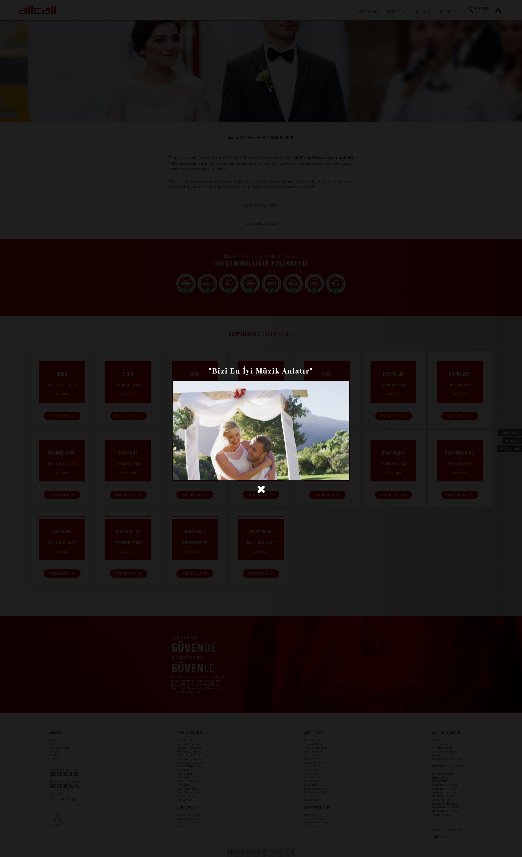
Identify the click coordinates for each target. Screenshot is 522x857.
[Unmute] (185, 474)
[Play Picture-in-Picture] (337, 474)
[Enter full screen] (343, 474)
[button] (261, 489)
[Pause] (178, 474)
